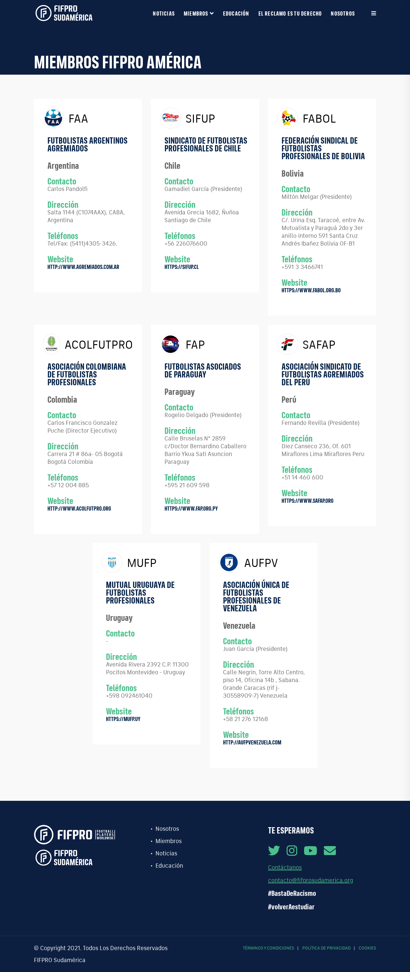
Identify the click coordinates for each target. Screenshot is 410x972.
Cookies (367, 948)
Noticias (164, 13)
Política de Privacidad (326, 948)
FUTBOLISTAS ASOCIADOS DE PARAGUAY (202, 370)
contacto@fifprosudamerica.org (310, 880)
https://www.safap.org (307, 500)
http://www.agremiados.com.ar (83, 266)
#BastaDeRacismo (292, 893)
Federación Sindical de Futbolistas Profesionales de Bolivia (323, 148)
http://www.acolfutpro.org (79, 508)
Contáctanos (285, 867)
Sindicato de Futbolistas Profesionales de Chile (205, 144)
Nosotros (343, 13)
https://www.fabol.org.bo (311, 290)
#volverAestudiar (291, 906)
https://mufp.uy (123, 719)
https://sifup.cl (181, 266)
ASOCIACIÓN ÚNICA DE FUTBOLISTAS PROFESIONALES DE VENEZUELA (256, 596)
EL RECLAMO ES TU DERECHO (290, 13)
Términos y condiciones (268, 948)
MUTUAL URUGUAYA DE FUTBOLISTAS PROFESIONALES (140, 592)
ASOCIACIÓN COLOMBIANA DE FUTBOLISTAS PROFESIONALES (86, 374)
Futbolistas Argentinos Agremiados (87, 144)
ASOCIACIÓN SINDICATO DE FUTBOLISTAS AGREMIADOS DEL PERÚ (323, 374)
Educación (236, 13)
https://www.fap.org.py (191, 508)
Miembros (196, 13)
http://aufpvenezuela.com (252, 742)
